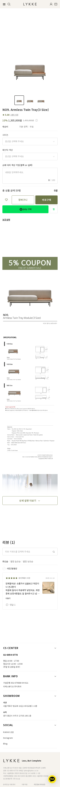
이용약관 (24, 784)
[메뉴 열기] (4, 4)
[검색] (9, 4)
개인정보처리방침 (39, 784)
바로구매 (46, 199)
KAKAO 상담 (8, 732)
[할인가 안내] (36, 120)
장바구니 (22, 199)
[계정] (51, 4)
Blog (5, 743)
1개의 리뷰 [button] (14, 114)
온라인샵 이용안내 (9, 784)
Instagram (8, 737)
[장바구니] (55, 4)
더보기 (8, 598)
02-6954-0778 (10, 654)
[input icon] (53, 551)
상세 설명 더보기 (27, 500)
